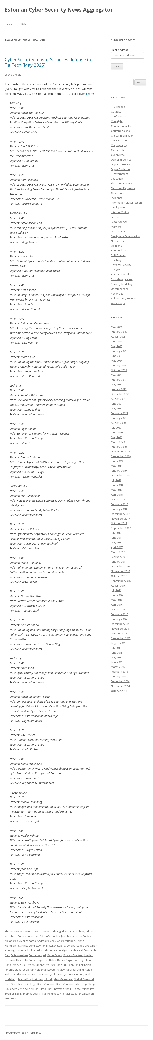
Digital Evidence (120, 169)
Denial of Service (121, 159)
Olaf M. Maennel (84, 979)
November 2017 (120, 518)
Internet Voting (120, 212)
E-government (119, 174)
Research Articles (121, 274)
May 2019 (116, 466)
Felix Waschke (19, 955)
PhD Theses (118, 255)
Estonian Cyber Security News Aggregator (59, 9)
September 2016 (121, 581)
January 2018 (119, 509)
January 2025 (119, 351)
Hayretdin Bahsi (25, 960)
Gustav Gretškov (73, 955)
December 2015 (120, 624)
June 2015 (117, 652)
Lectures (116, 217)
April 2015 (117, 662)
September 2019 (121, 456)
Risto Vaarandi (46, 984)
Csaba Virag (83, 945)
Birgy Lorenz (67, 945)
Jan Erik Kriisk (83, 965)
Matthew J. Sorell (42, 979)
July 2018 (116, 480)
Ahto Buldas (83, 936)
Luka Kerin (57, 974)
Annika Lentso (28, 945)
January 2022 (119, 389)
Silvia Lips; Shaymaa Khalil (55, 989)
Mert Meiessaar (63, 979)
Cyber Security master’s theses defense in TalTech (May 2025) (48, 62)
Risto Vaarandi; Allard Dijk (71, 984)
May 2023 (116, 375)
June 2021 (117, 403)
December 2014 (120, 681)
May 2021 (116, 408)
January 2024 (119, 365)
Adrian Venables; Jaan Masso (57, 936)
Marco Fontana (74, 974)
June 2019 (117, 461)
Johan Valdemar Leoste (41, 969)
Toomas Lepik (13, 993)
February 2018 (119, 504)
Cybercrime (118, 155)
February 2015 (119, 671)
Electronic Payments (123, 188)
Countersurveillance (123, 126)
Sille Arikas (31, 989)
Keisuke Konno (41, 974)
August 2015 (118, 643)
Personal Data (119, 250)
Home (8, 23)
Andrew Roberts (67, 941)
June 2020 (117, 432)
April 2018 (117, 494)
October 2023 (119, 370)
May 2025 (116, 346)
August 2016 (118, 585)
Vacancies (117, 293)
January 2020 (119, 447)
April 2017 (117, 547)
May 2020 (116, 437)
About (24, 23)
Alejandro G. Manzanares (20, 941)
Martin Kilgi (24, 979)
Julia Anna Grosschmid (70, 969)
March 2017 (118, 552)
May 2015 (116, 657)
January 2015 (119, 676)
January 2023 (119, 379)
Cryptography (119, 145)
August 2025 (118, 336)
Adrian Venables (74, 931)
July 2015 (116, 648)
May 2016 (116, 600)
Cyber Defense (120, 150)
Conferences (119, 116)
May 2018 (116, 490)
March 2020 (118, 442)
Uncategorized (120, 289)
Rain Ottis (10, 984)
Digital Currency (120, 164)
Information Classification (126, 202)
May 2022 (116, 384)
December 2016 (120, 566)
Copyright (117, 121)
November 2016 (120, 571)
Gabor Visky (54, 955)
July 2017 (116, 533)
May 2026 (116, 327)
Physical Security (121, 265)
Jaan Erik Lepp (65, 965)
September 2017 (121, 528)
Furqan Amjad (37, 955)
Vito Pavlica (66, 993)
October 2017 (119, 523)
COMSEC (116, 111)
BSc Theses (118, 107)
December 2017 (120, 514)
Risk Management (122, 279)
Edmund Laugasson (49, 950)
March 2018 (118, 499)
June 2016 (117, 595)
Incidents (116, 198)
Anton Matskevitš (48, 945)
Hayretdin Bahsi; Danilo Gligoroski (57, 960)
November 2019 (120, 451)
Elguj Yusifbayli (71, 950)
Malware (116, 226)
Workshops (118, 303)
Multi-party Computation (125, 236)
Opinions (116, 245)
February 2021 (119, 413)
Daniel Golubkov (26, 950)
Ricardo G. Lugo (27, 984)
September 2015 (121, 638)
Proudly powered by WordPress (23, 1032)
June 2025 (117, 341)
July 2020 (116, 427)
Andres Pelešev (46, 941)
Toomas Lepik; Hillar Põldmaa (40, 993)
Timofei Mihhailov (83, 989)
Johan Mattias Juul (15, 969)
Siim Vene (18, 989)
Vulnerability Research (124, 298)
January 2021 (119, 418)
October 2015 (119, 633)
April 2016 (117, 604)
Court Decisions (120, 131)
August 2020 (118, 423)
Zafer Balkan (82, 993)
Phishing (116, 260)
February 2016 (119, 614)
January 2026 (119, 332)
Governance (118, 193)
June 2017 (117, 537)
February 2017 (119, 557)
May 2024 (116, 360)
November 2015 (120, 628)
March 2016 (118, 609)
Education (117, 178)
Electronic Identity (121, 183)
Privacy (115, 269)
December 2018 (120, 475)
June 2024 (117, 356)
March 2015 (118, 667)
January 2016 (119, 619)
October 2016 (119, 576)
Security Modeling (121, 284)
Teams (90, 94)
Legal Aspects (119, 222)
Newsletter (117, 241)
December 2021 (120, 394)
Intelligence (118, 207)
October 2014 (119, 691)
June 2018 (117, 485)
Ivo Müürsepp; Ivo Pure (42, 965)
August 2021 (118, 399)
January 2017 (119, 561)
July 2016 (116, 590)
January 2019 (119, 470)
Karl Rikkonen (22, 974)
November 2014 (120, 686)
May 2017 (116, 542)
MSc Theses (42, 931)
